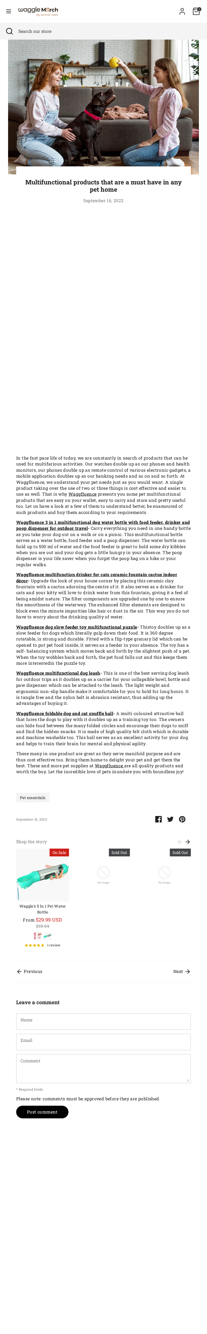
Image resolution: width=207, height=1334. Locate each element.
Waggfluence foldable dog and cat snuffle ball (64, 713)
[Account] (182, 9)
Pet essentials (33, 797)
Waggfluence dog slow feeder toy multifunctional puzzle (76, 627)
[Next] (187, 842)
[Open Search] (9, 31)
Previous (33, 971)
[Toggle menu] (8, 11)
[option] (38, 900)
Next (178, 971)
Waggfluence (82, 494)
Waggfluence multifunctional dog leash (58, 673)
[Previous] (180, 842)
